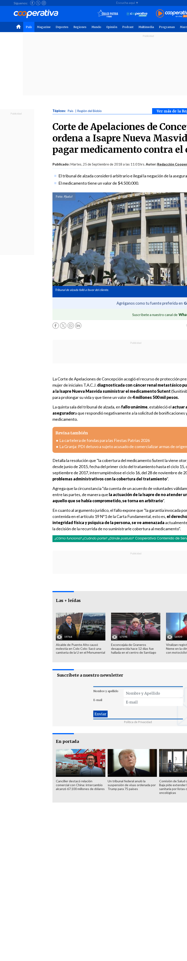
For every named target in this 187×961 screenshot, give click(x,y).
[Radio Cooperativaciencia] (137, 13)
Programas (167, 27)
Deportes (62, 27)
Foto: (59, 196)
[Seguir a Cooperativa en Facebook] (32, 3)
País (29, 27)
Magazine (44, 27)
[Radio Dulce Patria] (108, 14)
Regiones (79, 27)
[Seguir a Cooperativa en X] (38, 3)
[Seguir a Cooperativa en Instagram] (44, 3)
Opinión (111, 27)
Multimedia (146, 27)
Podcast (127, 27)
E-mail (97, 700)
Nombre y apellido (105, 691)
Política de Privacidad (138, 722)
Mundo (96, 27)
